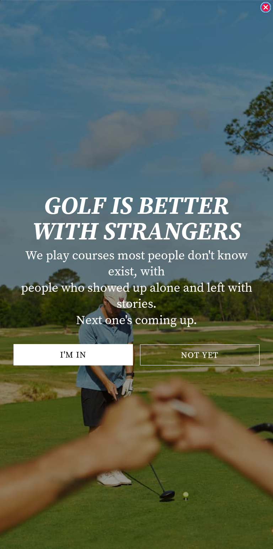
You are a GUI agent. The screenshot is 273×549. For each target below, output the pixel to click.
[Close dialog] (265, 7)
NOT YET (200, 355)
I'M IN (73, 354)
